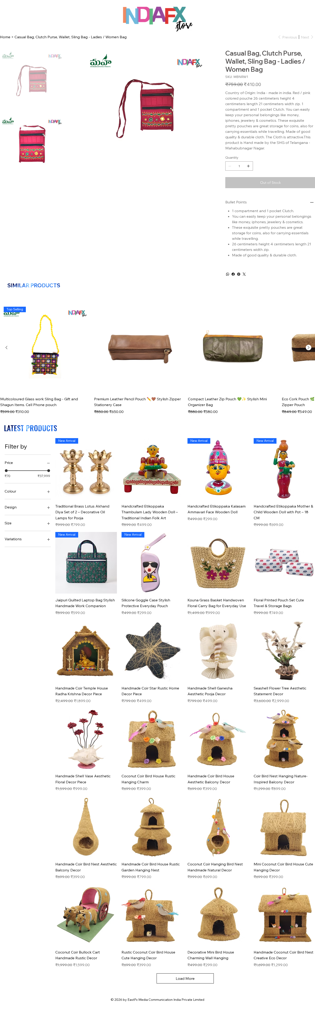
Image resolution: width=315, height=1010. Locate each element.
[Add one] (248, 166)
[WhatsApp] (227, 274)
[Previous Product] (6, 347)
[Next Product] (308, 347)
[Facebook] (233, 274)
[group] (157, 358)
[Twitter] (244, 274)
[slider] (6, 470)
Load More (185, 978)
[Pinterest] (238, 274)
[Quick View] (138, 347)
